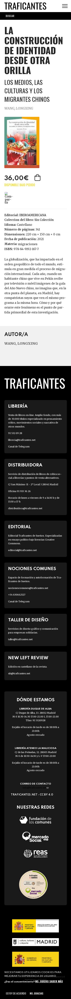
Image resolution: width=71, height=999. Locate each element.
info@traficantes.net (35, 787)
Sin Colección (44, 220)
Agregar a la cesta (37, 177)
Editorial (19, 527)
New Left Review (28, 658)
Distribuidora (25, 465)
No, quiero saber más (49, 981)
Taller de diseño (28, 620)
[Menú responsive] (65, 6)
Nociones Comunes (32, 569)
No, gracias (36, 993)
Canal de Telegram (19, 446)
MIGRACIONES (27, 244)
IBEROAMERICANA (32, 215)
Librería (17, 406)
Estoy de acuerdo (16, 993)
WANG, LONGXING (18, 108)
